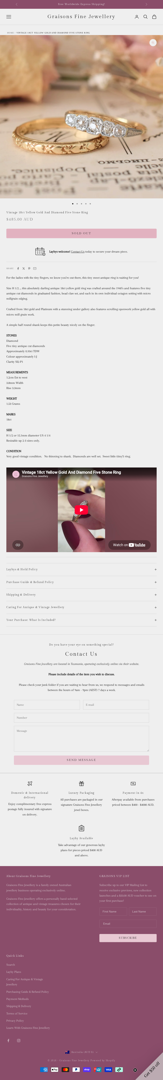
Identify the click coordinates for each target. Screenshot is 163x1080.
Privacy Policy (15, 1020)
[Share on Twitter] (23, 268)
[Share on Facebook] (18, 268)
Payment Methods (17, 999)
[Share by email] (34, 268)
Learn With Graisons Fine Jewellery (28, 1028)
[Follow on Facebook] (8, 1041)
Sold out (81, 233)
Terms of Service (16, 1013)
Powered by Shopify (102, 1060)
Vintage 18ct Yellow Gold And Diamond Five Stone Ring (53, 33)
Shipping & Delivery (18, 1006)
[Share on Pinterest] (29, 268)
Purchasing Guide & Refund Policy (27, 992)
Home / (11, 33)
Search (10, 964)
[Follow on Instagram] (19, 1041)
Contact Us (77, 251)
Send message (81, 760)
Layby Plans (13, 972)
